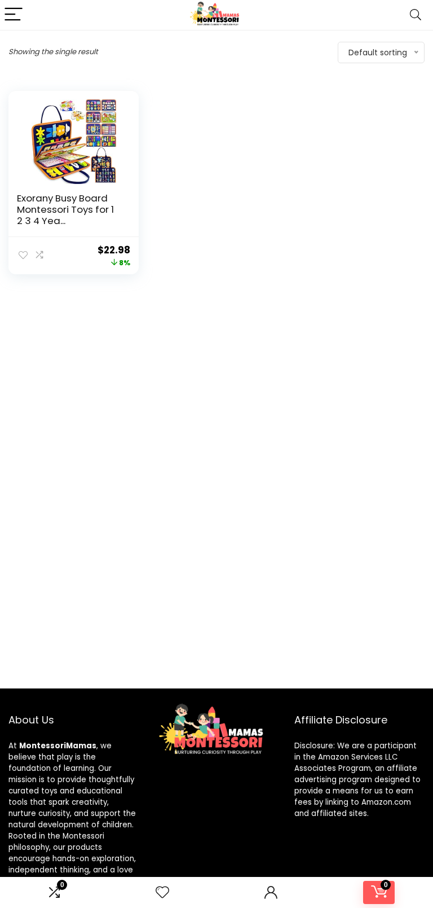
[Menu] (13, 15)
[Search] (415, 15)
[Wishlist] (162, 892)
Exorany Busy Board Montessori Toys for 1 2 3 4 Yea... (65, 209)
